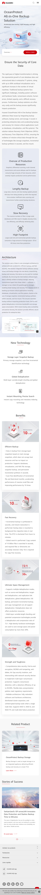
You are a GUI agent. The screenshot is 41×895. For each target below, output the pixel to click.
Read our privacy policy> (28, 892)
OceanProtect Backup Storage (18, 757)
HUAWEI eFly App (12, 873)
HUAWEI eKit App (12, 869)
